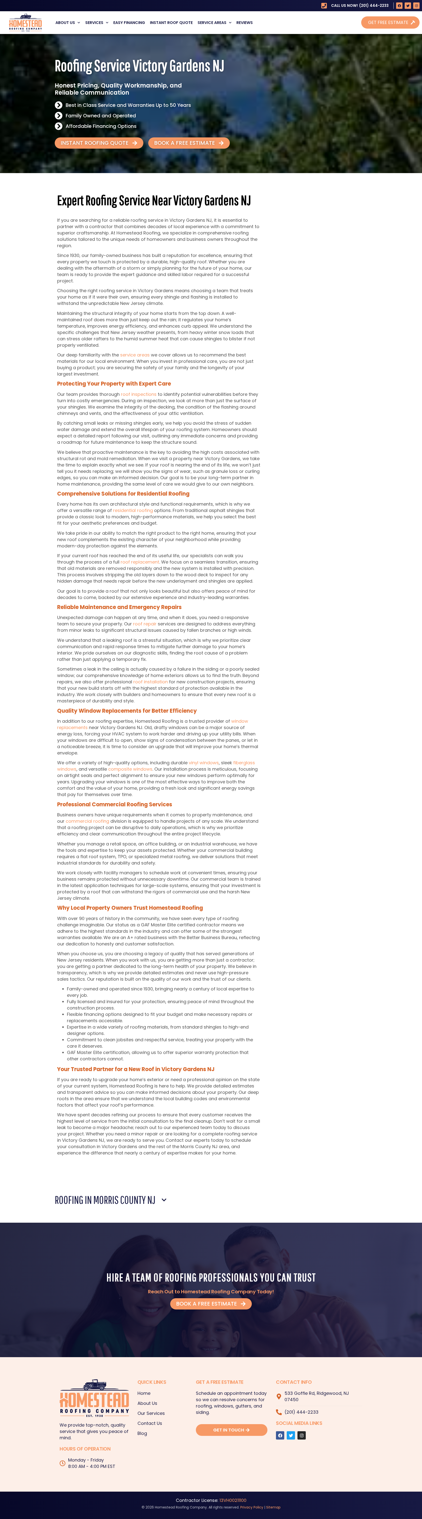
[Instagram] (416, 5)
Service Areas (212, 22)
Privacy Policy (251, 1507)
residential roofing (133, 510)
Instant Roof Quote (171, 22)
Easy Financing (129, 22)
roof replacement (140, 562)
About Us (65, 22)
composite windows (130, 769)
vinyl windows (204, 763)
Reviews (244, 22)
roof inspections (139, 394)
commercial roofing (87, 821)
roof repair (145, 624)
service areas (135, 355)
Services (94, 22)
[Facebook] (399, 5)
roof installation (150, 682)
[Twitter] (408, 5)
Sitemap (273, 1507)
